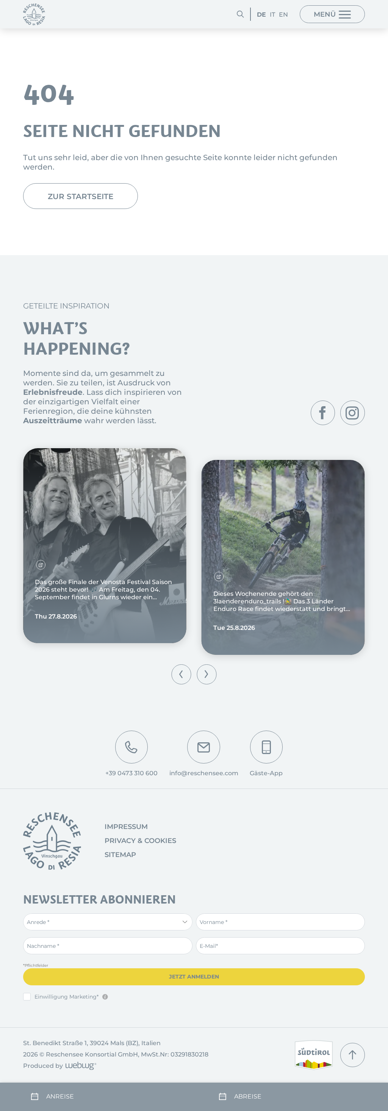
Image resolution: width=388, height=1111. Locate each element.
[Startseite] (34, 14)
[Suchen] (240, 14)
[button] (181, 674)
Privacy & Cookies (140, 841)
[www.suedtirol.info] (314, 1055)
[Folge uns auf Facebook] (323, 412)
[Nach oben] (352, 1055)
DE (261, 14)
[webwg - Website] (80, 1066)
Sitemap (120, 855)
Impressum (126, 827)
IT (272, 14)
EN (283, 14)
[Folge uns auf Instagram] (352, 412)
